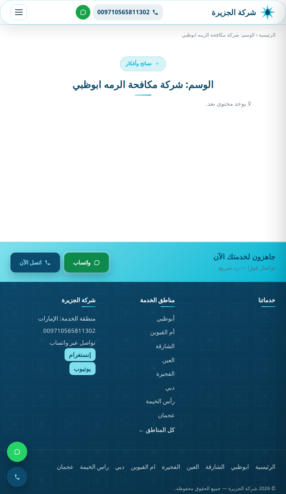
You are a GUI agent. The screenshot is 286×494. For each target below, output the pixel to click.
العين (168, 360)
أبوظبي (166, 318)
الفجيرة (165, 373)
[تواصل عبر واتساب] (83, 12)
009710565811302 (69, 331)
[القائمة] (19, 12)
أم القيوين (162, 332)
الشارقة (165, 346)
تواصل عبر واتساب (73, 342)
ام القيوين (143, 467)
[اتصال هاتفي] (17, 477)
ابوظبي (240, 467)
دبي (170, 387)
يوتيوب (82, 369)
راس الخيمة (94, 467)
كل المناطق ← (156, 430)
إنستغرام (80, 355)
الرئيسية (267, 34)
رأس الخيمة (160, 401)
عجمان (166, 415)
